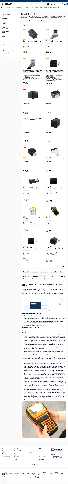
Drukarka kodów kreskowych (52, 278)
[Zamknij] (66, 1)
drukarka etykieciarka (33, 389)
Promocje (15, 453)
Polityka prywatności (42, 456)
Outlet (3, 35)
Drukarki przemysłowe (44, 271)
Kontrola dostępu (5, 19)
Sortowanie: (24, 23)
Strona (61, 25)
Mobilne (4, 26)
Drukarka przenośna (61, 276)
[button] (48, 4)
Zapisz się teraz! (43, 1)
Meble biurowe (4, 18)
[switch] (3, 480)
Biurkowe (4, 23)
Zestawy (3, 37)
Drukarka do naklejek (26, 276)
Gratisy (15, 459)
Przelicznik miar (16, 452)
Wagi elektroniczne (5, 15)
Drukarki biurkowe (35, 271)
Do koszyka (41, 54)
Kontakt (40, 452)
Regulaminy (41, 455)
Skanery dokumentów (5, 33)
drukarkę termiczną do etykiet (57, 367)
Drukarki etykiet (26, 271)
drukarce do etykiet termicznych (53, 336)
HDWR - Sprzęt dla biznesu (4, 10)
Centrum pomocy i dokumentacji (7, 450)
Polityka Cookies (41, 458)
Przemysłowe (5, 24)
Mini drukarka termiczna (37, 276)
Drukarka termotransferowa (28, 281)
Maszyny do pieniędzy (5, 28)
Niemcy (28, 453)
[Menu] (5, 472)
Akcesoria (3, 36)
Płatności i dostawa (5, 453)
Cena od (4, 50)
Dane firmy (40, 450)
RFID (3, 20)
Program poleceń (17, 456)
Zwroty (3, 458)
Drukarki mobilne (53, 271)
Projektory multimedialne (6, 31)
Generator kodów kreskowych (19, 450)
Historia (40, 453)
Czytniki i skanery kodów (6, 13)
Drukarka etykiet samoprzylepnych (49, 276)
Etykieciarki (5, 27)
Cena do (12, 50)
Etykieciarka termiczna (37, 393)
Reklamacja (4, 455)
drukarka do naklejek (40, 359)
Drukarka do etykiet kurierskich (28, 278)
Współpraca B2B (17, 458)
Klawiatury (3, 32)
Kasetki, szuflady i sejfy (6, 14)
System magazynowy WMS (31, 452)
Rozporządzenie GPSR (42, 459)
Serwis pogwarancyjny (6, 456)
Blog (3, 452)
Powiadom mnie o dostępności (61, 261)
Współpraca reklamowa (18, 455)
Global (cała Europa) (30, 450)
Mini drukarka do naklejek (40, 278)
